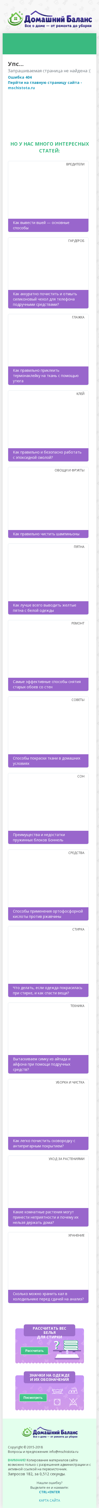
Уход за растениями (66, 1159)
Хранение (76, 1235)
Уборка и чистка (70, 1082)
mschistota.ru (21, 87)
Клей (80, 394)
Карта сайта (49, 1500)
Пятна (79, 547)
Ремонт (78, 623)
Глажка (78, 317)
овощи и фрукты (69, 470)
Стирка (78, 929)
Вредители (75, 164)
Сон (80, 776)
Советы (78, 700)
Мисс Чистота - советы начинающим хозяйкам (49, 19)
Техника (77, 1006)
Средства (76, 853)
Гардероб (76, 240)
